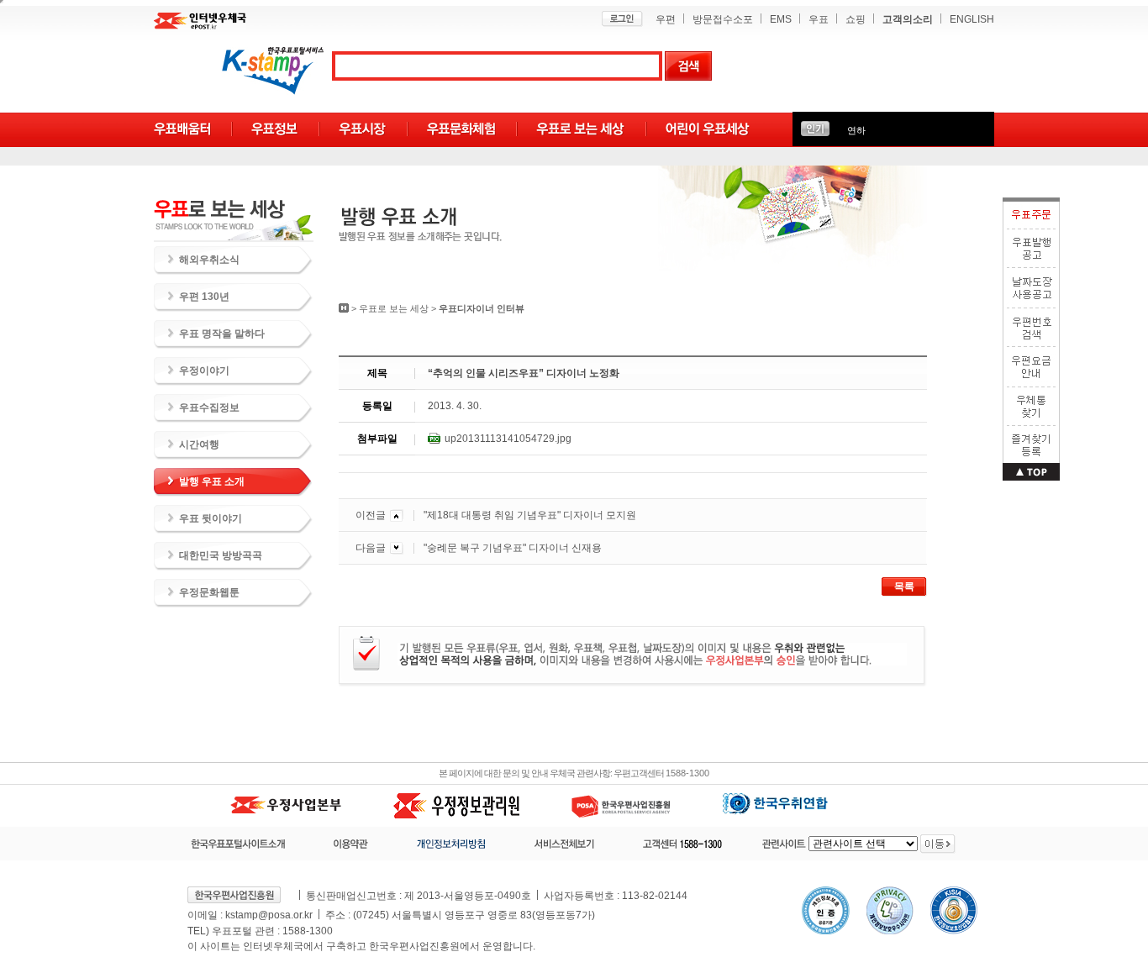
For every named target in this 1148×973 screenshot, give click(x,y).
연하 (856, 130)
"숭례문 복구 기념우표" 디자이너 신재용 (513, 548)
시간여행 (199, 444)
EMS (781, 19)
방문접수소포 (722, 19)
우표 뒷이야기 (210, 518)
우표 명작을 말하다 (222, 333)
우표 (818, 19)
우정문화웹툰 (209, 592)
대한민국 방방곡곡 (220, 555)
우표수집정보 (209, 407)
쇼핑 (855, 19)
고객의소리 (907, 19)
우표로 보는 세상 (394, 308)
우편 (666, 19)
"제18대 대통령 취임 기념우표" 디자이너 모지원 (530, 515)
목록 (904, 586)
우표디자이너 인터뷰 (481, 308)
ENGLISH (972, 19)
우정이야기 (204, 370)
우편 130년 (204, 296)
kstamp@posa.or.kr (269, 915)
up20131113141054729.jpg (508, 438)
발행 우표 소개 (212, 481)
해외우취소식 (209, 260)
